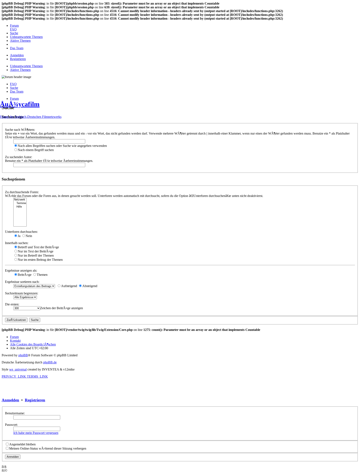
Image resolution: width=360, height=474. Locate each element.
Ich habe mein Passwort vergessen (35, 433)
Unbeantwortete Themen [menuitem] (26, 66)
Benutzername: (15, 413)
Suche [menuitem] (14, 88)
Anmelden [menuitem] (17, 55)
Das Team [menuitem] (16, 91)
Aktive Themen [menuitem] (20, 70)
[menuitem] (14, 25)
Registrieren (35, 400)
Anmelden (10, 400)
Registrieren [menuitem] (18, 59)
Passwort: (11, 424)
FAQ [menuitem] (13, 84)
